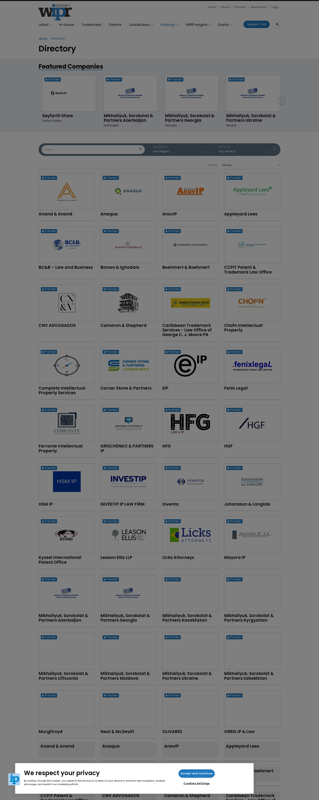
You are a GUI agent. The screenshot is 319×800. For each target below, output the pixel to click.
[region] (134, 778)
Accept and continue (197, 773)
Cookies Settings (196, 783)
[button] (14, 779)
